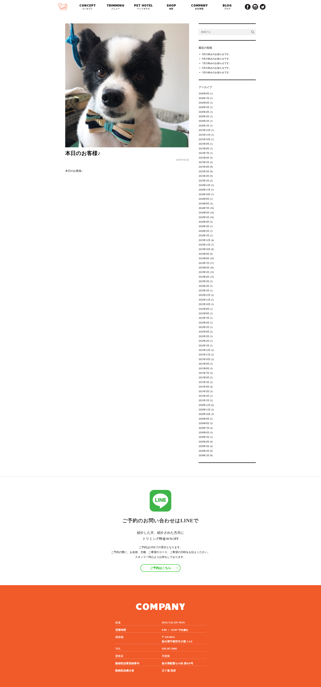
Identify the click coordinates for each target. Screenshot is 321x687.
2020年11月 (204, 409)
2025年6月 (204, 158)
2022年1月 (204, 345)
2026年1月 (204, 125)
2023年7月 (204, 263)
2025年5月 (204, 162)
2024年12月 (204, 185)
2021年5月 (204, 382)
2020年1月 (204, 455)
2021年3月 (204, 391)
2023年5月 (204, 272)
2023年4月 (204, 277)
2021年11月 (204, 354)
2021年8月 (204, 368)
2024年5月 (204, 217)
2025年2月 (204, 176)
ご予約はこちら (160, 568)
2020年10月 (204, 414)
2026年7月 (204, 98)
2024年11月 (204, 189)
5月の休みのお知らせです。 (216, 72)
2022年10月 (204, 304)
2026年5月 (204, 107)
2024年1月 (204, 235)
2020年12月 (204, 405)
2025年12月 (204, 130)
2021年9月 (204, 364)
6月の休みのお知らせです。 (216, 68)
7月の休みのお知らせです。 (216, 63)
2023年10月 (204, 249)
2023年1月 (204, 290)
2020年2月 (204, 451)
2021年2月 (204, 396)
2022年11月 (204, 300)
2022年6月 (204, 322)
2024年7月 (204, 208)
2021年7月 (204, 373)
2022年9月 (204, 309)
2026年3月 (204, 116)
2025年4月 (204, 167)
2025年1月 (204, 180)
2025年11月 (204, 135)
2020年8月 (204, 423)
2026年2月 (204, 121)
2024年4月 (204, 222)
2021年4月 (204, 386)
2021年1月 (204, 400)
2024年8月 (204, 203)
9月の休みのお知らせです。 (216, 54)
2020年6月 (204, 432)
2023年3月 (204, 281)
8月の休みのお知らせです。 (216, 59)
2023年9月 (204, 254)
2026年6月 (204, 103)
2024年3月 (204, 226)
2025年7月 (204, 153)
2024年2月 (204, 231)
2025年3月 (204, 171)
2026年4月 (204, 112)
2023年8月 (204, 258)
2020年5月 (204, 437)
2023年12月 (204, 240)
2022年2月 (204, 341)
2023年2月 (204, 286)
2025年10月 (204, 139)
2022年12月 (204, 295)
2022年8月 (204, 313)
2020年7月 (204, 428)
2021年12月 (204, 350)
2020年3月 (204, 446)
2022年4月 (204, 331)
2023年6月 (204, 267)
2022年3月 (204, 336)
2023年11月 (204, 244)
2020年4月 (204, 441)
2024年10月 (204, 194)
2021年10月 (204, 359)
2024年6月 (204, 212)
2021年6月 (204, 377)
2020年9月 (204, 419)
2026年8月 (204, 93)
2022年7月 (204, 318)
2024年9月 (204, 199)
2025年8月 (204, 148)
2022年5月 (204, 327)
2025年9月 (204, 144)
